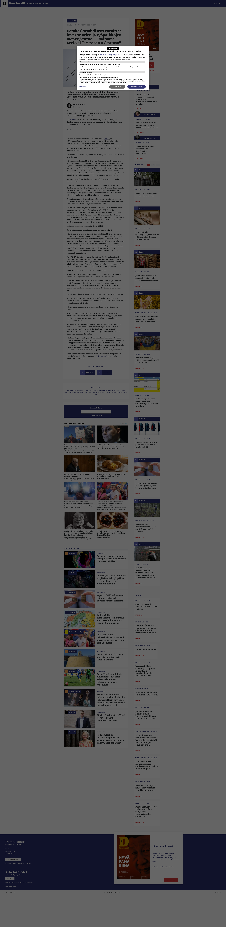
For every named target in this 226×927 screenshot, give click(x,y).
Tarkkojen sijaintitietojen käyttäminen (91, 75)
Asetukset (117, 87)
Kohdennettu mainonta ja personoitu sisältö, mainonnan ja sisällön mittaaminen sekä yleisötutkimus (110, 67)
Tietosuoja (82, 86)
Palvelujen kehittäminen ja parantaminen (92, 69)
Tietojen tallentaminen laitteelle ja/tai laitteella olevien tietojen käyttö (100, 64)
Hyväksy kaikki (136, 87)
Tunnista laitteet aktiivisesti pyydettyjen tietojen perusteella (97, 77)
